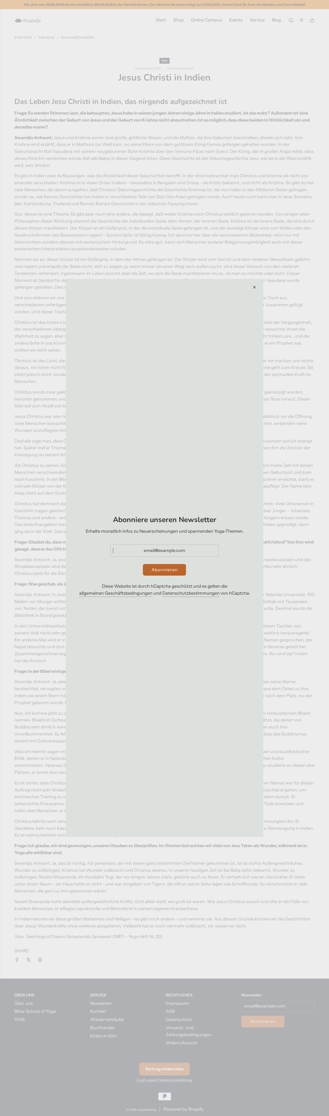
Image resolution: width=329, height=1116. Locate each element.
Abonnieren (164, 569)
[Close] (254, 287)
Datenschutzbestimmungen (191, 593)
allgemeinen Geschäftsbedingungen (115, 593)
